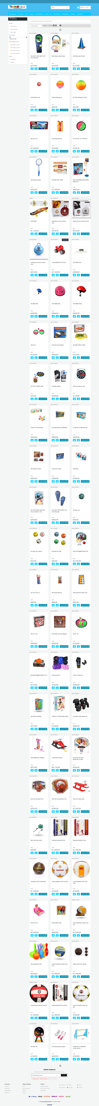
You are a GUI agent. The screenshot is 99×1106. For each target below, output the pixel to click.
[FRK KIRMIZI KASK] (81, 291)
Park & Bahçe (79, 14)
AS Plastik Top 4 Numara (36, 551)
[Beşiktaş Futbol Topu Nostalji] (81, 951)
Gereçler (31, 14)
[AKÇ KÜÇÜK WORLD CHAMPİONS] (60, 415)
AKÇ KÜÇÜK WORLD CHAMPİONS (59, 427)
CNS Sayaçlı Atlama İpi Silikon (58, 1046)
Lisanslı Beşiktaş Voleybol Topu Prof (39, 1005)
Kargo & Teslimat (26, 1088)
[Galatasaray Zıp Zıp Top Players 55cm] (60, 208)
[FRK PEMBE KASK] (60, 291)
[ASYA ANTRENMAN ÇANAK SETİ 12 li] (38, 662)
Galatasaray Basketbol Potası (79, 840)
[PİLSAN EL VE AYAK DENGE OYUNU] (60, 703)
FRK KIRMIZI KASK (77, 303)
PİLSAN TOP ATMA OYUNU (37, 427)
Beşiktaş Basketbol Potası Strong (59, 1005)
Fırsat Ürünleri (14, 29)
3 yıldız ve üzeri (16, 47)
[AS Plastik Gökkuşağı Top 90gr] (81, 84)
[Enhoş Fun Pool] (38, 910)
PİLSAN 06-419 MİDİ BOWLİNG (80, 427)
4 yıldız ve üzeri (16, 44)
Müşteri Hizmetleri (44, 1086)
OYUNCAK (13, 59)
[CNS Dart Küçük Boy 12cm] (81, 373)
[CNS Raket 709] (38, 1034)
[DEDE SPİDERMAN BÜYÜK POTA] (81, 538)
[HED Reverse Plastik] (60, 456)
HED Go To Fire (34, 634)
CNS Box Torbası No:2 (78, 675)
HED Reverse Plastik (56, 469)
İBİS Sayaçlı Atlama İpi (57, 592)
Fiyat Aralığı (12, 35)
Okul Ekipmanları (65, 14)
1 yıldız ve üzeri (16, 53)
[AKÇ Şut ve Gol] (38, 126)
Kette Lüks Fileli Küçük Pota (37, 799)
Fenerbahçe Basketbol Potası (58, 840)
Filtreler (11, 23)
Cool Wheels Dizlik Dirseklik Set (80, 716)
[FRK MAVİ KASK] (38, 291)
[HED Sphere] (81, 456)
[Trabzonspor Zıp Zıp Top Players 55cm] (38, 249)
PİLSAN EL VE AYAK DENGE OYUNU (60, 716)
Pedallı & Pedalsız (39, 14)
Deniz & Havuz (12, 17)
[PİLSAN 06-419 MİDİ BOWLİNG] (81, 415)
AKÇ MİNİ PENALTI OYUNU (79, 345)
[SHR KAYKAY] (38, 208)
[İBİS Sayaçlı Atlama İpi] (60, 580)
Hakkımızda (7, 1088)
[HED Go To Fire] (38, 621)
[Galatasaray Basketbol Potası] (81, 827)
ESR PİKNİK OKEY (77, 262)
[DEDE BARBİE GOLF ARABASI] (38, 745)
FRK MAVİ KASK (34, 303)
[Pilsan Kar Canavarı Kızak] (81, 786)
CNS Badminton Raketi (36, 180)
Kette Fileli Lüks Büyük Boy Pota (59, 799)
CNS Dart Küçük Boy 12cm (79, 386)
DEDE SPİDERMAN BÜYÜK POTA (80, 551)
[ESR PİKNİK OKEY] (81, 249)
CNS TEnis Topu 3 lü (35, 592)
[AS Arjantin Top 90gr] (60, 538)
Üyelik (24, 1092)
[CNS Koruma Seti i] (60, 662)
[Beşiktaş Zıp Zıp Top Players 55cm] (81, 208)
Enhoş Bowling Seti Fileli (36, 964)
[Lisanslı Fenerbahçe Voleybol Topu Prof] (60, 951)
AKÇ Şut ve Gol (34, 138)
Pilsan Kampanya (12, 14)
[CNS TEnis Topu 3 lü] (38, 580)
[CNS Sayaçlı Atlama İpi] (60, 126)
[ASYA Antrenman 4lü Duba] (81, 43)
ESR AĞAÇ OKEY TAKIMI (57, 180)
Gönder (63, 1075)
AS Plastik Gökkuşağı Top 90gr (80, 97)
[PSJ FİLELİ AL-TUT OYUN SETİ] (81, 126)
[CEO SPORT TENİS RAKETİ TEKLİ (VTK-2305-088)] (60, 497)
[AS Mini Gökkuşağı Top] (60, 84)
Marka (10, 56)
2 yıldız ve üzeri (16, 50)
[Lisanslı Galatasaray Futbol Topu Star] (60, 869)
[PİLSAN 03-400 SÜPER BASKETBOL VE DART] (81, 745)
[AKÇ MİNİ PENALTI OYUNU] (81, 332)
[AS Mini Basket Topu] (38, 84)
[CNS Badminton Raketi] (38, 167)
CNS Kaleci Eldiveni (56, 386)
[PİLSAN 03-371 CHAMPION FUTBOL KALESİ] (81, 1034)
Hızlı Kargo (13, 32)
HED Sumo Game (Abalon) (58, 345)
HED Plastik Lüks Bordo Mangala (59, 634)
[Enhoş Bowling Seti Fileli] (38, 951)
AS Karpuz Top (76, 510)
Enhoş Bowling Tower (56, 923)
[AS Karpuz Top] (81, 497)
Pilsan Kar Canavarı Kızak (78, 799)
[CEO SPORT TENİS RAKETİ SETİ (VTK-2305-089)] (38, 43)
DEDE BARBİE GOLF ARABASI (37, 757)
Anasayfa (6, 1086)
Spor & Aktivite (57, 14)
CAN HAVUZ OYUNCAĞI (36, 716)
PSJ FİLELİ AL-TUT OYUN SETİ (80, 138)
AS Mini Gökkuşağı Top (57, 97)
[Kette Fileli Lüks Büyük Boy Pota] (60, 786)
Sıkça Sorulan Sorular (45, 1088)
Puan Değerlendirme (14, 41)
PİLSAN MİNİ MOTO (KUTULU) (59, 262)
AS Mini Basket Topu (35, 97)
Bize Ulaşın (7, 1092)
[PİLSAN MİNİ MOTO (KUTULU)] (60, 249)
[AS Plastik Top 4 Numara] (38, 538)
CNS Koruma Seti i (56, 675)
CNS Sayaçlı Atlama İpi (57, 138)
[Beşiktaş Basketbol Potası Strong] (60, 992)
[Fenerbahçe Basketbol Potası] (60, 827)
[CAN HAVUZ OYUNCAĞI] (38, 703)
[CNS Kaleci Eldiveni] (60, 373)
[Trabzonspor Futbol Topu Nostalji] (38, 869)
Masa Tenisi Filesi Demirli (36, 840)
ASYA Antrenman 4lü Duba (79, 56)
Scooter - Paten (48, 14)
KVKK (24, 1086)
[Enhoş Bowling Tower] (60, 910)
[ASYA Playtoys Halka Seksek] (60, 43)
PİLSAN (12, 62)
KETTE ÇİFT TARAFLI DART (37, 386)
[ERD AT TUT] (81, 621)
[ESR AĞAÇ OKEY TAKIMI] (60, 167)
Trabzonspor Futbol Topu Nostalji (38, 881)
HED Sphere (75, 469)
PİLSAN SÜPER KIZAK (57, 757)
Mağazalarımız (8, 1090)
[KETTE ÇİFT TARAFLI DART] (38, 373)
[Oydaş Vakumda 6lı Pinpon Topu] (81, 580)
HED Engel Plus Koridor (36, 469)
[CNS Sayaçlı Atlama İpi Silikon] (60, 1034)
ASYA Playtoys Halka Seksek (58, 56)
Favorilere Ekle (32, 69)
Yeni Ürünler (14, 26)
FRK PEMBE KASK (56, 303)
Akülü (26, 14)
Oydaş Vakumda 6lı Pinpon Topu (80, 592)
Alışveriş (24, 1090)
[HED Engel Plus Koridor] (38, 456)
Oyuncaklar (21, 14)
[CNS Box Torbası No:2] (81, 662)
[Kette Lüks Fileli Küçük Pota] (38, 786)
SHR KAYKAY (34, 221)
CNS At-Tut (33, 345)
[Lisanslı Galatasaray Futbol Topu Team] (81, 869)
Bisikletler (73, 14)
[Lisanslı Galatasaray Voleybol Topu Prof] (81, 910)
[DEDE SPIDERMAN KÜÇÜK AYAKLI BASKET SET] (81, 167)
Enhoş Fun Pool (34, 923)
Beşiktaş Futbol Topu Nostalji (79, 964)
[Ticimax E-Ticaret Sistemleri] (49, 1105)
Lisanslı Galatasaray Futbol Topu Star (60, 881)
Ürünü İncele (36, 69)
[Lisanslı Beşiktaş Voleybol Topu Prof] (38, 992)
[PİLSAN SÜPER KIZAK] (60, 745)
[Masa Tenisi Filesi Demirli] (38, 827)
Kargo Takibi (43, 1090)
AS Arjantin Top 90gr (56, 551)
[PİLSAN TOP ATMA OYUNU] (38, 415)
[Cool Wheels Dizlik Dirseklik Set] (81, 703)
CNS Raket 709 (34, 1046)
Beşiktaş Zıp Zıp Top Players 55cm (81, 221)
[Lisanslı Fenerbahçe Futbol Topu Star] (81, 992)
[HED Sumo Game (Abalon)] (60, 332)
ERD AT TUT (76, 634)
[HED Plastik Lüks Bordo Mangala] (60, 621)
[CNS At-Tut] (38, 332)
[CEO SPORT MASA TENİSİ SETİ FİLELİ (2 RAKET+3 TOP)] (38, 497)
